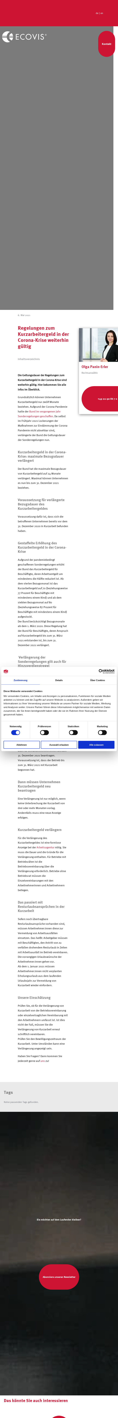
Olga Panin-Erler (95, 366)
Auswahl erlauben (59, 745)
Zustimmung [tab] (20, 680)
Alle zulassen (96, 745)
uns (42, 1060)
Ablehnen (21, 745)
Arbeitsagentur (45, 847)
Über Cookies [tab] (97, 680)
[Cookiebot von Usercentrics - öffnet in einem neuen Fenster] (101, 671)
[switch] (44, 732)
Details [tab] (59, 680)
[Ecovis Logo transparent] (24, 32)
